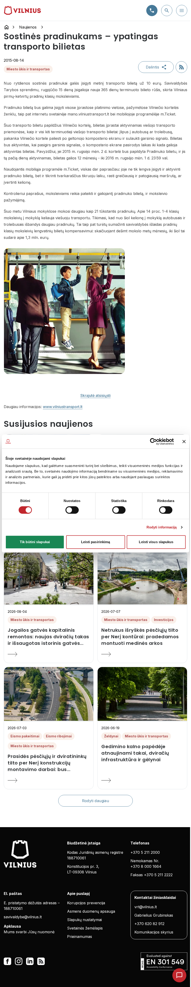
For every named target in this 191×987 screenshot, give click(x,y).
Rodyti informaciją (162, 527)
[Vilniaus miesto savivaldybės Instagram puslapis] (18, 961)
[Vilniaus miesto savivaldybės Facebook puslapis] (7, 961)
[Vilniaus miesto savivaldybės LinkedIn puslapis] (30, 961)
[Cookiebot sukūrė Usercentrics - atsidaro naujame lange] (153, 441)
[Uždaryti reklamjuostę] (184, 441)
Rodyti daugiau (95, 800)
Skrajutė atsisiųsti (95, 395)
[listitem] (49, 636)
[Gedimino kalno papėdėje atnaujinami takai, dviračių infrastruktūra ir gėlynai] (142, 780)
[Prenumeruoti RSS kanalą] (181, 67)
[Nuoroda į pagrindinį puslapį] (6, 27)
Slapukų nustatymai (84, 919)
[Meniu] (181, 10)
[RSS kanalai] (41, 961)
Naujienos (28, 27)
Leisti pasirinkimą (95, 542)
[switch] (72, 510)
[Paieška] (166, 10)
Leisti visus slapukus (156, 542)
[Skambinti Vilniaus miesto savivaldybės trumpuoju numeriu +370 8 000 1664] (151, 10)
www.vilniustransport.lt (62, 406)
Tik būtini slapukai (35, 542)
